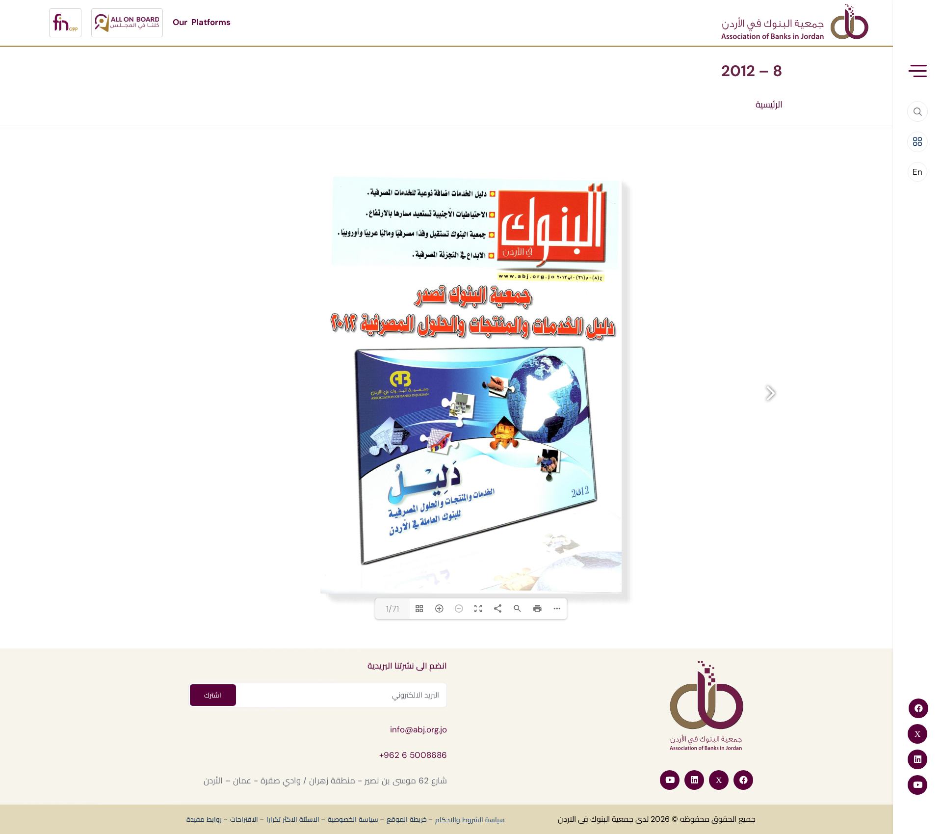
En (917, 171)
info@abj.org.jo (418, 729)
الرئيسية (769, 104)
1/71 (392, 608)
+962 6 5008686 (413, 755)
